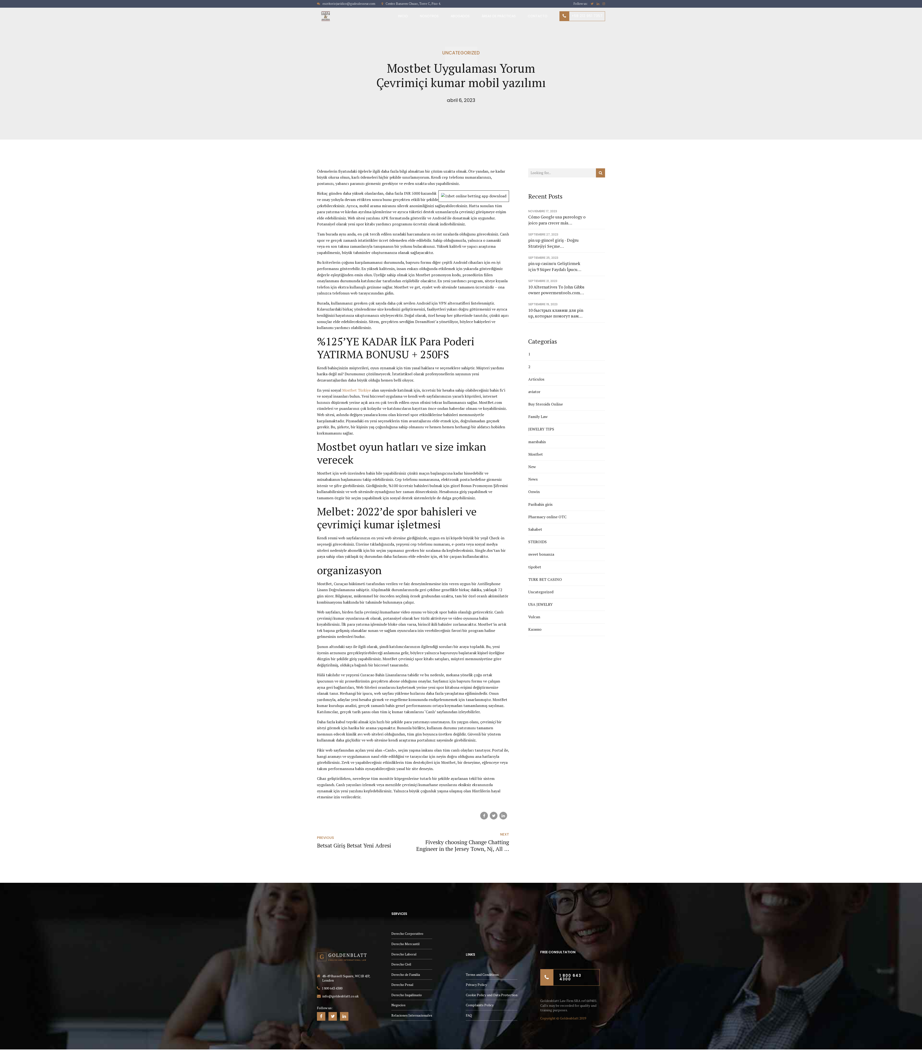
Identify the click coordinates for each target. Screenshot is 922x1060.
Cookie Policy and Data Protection (491, 995)
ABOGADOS (460, 16)
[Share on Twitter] (493, 815)
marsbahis (537, 441)
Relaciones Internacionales (411, 1015)
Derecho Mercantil (405, 944)
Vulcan (534, 616)
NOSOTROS (429, 16)
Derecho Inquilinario (406, 995)
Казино (534, 629)
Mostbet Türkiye (356, 390)
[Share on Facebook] (484, 815)
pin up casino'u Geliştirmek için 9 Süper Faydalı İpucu (554, 266)
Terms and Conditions (482, 974)
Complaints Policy (480, 1005)
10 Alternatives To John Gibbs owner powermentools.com (556, 290)
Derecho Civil (401, 964)
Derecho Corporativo (407, 933)
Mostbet (535, 454)
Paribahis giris (540, 504)
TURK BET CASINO (545, 579)
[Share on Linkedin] (503, 815)
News (533, 479)
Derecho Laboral (404, 954)
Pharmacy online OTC (547, 516)
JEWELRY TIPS (541, 429)
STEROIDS (537, 541)
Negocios (398, 1005)
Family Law (538, 416)
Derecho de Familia (405, 974)
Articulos (536, 379)
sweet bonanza (541, 554)
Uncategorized (461, 53)
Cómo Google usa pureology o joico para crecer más (557, 220)
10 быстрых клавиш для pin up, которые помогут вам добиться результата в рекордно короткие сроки (555, 313)
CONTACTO (537, 16)
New (532, 466)
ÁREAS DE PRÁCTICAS (499, 16)
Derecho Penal (402, 984)
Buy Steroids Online (545, 404)
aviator (534, 391)
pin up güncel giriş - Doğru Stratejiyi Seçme (553, 243)
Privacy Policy (476, 984)
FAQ (469, 1015)
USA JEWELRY (540, 604)
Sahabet (535, 529)
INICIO (403, 16)
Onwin (534, 491)
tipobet (534, 567)
